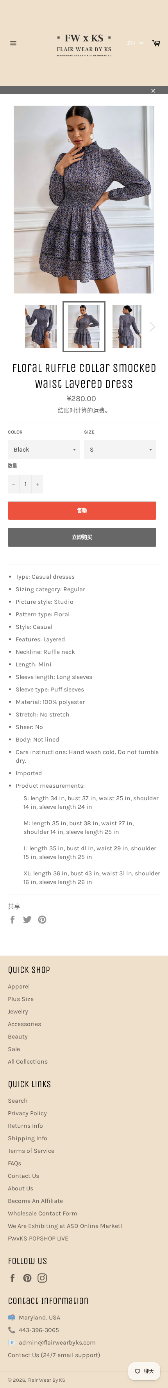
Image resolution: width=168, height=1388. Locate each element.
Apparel (19, 986)
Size (89, 432)
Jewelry (18, 1011)
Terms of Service (31, 1150)
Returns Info (25, 1125)
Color (15, 432)
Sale (14, 1049)
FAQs (14, 1163)
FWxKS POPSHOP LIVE (38, 1238)
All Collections (28, 1061)
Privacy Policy (27, 1113)
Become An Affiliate (35, 1200)
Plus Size (21, 999)
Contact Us (23, 1175)
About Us (20, 1188)
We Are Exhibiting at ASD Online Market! (65, 1226)
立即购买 (82, 537)
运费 (99, 410)
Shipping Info (27, 1138)
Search (18, 1100)
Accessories (24, 1024)
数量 (12, 466)
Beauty (18, 1036)
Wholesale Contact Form (42, 1213)
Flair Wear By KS (46, 1380)
